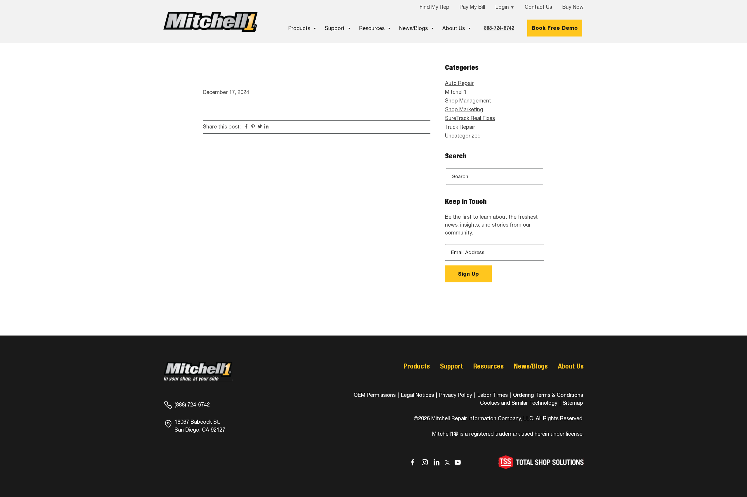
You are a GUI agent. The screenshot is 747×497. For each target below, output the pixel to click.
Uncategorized (463, 136)
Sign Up (468, 274)
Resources (372, 28)
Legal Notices (417, 395)
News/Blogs (413, 28)
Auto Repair (459, 83)
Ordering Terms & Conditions (548, 395)
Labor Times (492, 395)
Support (335, 28)
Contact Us (538, 7)
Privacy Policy (455, 395)
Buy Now (573, 7)
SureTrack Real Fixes (470, 118)
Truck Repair (460, 127)
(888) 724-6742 (192, 405)
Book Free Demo (555, 28)
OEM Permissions (375, 395)
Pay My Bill (472, 7)
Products (299, 28)
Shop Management (468, 101)
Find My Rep (434, 7)
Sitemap (573, 403)
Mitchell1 (210, 22)
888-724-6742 (499, 28)
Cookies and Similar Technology (518, 403)
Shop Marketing (464, 109)
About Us (453, 28)
